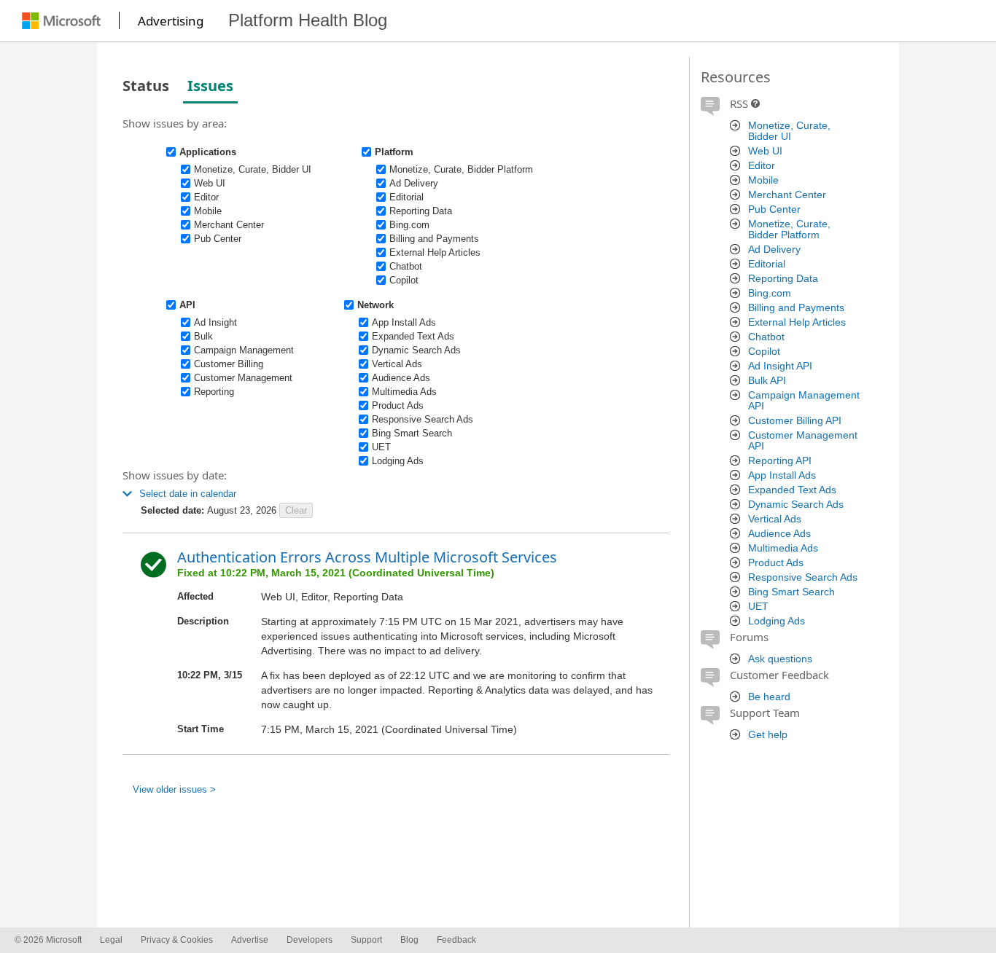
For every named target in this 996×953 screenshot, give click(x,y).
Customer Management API (802, 441)
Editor (761, 165)
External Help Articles (797, 322)
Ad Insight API (780, 366)
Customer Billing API (794, 420)
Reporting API (780, 460)
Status (145, 85)
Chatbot (766, 337)
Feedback (456, 940)
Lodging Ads (776, 621)
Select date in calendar (187, 493)
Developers (309, 940)
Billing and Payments (796, 307)
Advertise (249, 940)
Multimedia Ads (783, 548)
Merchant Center (787, 194)
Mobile (763, 180)
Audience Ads (779, 533)
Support (366, 940)
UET (758, 606)
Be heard (769, 696)
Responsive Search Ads (802, 577)
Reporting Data (783, 278)
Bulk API (767, 380)
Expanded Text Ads (792, 490)
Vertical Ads (774, 519)
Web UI (765, 151)
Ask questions (780, 659)
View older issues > (174, 789)
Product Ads (776, 562)
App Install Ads (782, 475)
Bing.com (769, 293)
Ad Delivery (774, 249)
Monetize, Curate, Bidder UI (789, 131)
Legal (111, 940)
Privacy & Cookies (177, 940)
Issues (210, 85)
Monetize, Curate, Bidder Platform (789, 229)
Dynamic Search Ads (796, 504)
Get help (767, 734)
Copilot (764, 351)
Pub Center (774, 209)
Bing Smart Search (791, 592)
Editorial (766, 264)
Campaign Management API (804, 401)
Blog (409, 940)
